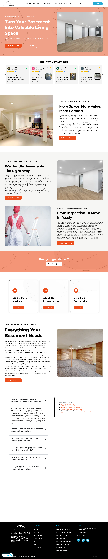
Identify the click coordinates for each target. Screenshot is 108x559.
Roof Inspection (61, 551)
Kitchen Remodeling (63, 529)
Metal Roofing (61, 548)
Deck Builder (60, 538)
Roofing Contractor (62, 535)
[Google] (87, 540)
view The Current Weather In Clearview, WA (72, 409)
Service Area (47, 3)
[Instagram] (83, 540)
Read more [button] (10, 81)
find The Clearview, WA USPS (68, 406)
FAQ (71, 3)
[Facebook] (78, 540)
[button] (102, 74)
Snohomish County (80, 411)
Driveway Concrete (62, 545)
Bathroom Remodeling (63, 532)
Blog (65, 3)
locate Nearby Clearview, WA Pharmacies (71, 407)
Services (36, 3)
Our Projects (57, 3)
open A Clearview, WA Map (67, 404)
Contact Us (77, 3)
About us (28, 3)
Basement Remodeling (63, 542)
